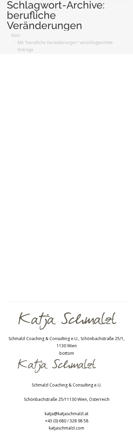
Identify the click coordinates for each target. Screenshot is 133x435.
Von (33, 198)
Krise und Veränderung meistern (46, 191)
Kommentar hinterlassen (39, 205)
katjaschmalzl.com (66, 428)
